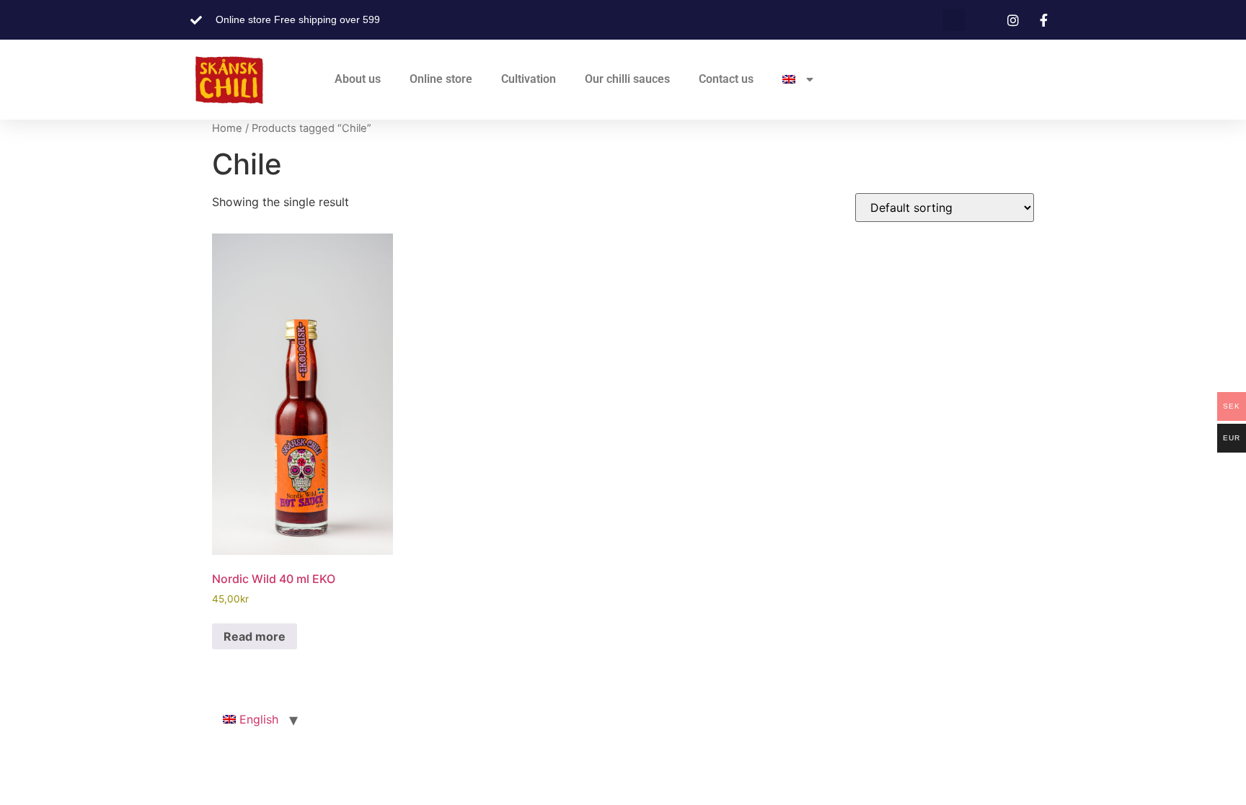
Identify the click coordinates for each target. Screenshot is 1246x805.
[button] (953, 20)
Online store (441, 79)
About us (358, 79)
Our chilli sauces (627, 79)
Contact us (726, 79)
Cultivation (528, 79)
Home (227, 128)
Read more (255, 636)
